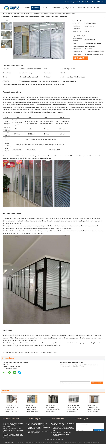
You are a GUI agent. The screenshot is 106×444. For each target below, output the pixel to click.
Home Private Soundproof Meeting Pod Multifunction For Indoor (39, 428)
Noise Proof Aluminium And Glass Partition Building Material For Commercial (61, 434)
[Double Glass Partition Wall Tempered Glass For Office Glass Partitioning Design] (53, 399)
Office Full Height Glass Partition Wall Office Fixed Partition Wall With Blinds (11, 409)
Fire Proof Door (58, 419)
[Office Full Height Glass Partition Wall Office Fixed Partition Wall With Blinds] (11, 399)
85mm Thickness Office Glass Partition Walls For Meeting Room (63, 424)
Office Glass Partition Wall (23, 13)
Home (27, 8)
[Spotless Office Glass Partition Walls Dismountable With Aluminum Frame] (6, 26)
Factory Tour (55, 8)
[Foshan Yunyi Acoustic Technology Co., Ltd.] (12, 8)
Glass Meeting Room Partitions (15, 352)
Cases (96, 8)
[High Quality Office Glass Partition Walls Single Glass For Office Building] (73, 399)
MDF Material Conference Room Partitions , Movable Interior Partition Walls (13, 430)
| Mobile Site (59, 439)
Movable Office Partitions (32, 352)
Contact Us (80, 8)
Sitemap (52, 439)
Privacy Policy (9, 442)
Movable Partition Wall (11, 419)
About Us (45, 8)
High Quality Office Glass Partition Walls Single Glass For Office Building (73, 408)
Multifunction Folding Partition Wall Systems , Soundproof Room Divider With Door (13, 435)
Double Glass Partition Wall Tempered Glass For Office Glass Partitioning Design (53, 409)
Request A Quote (97, 2)
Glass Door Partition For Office (48, 352)
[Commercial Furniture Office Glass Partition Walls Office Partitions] (94, 399)
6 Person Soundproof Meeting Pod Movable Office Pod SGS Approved (37, 424)
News (89, 8)
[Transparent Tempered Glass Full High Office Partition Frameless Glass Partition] (32, 399)
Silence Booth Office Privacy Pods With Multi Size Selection (38, 431)
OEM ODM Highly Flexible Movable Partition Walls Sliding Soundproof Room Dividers (13, 425)
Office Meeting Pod (35, 419)
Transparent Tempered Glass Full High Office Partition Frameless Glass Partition (32, 409)
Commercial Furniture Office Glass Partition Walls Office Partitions (94, 408)
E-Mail (46, 439)
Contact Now (82, 58)
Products (35, 8)
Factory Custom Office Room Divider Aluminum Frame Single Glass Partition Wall (63, 429)
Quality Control (68, 8)
